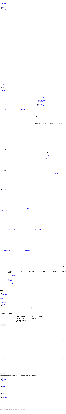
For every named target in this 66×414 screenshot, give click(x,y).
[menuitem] (3, 87)
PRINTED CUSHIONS (38, 187)
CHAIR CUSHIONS (48, 187)
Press (3, 393)
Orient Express (40, 101)
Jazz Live (39, 98)
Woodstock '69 (40, 103)
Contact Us (3, 381)
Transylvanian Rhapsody (41, 97)
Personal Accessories (7, 229)
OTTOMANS (27, 208)
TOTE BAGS (16, 229)
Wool (47, 156)
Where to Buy (4, 3)
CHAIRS (15, 208)
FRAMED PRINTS (7, 250)
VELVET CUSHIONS (28, 187)
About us (3, 378)
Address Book (4, 388)
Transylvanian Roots (41, 105)
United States (4, 295)
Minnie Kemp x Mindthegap (42, 100)
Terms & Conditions (5, 396)
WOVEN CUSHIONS (7, 187)
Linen (48, 153)
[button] (33, 17)
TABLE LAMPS (47, 144)
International (4, 7)
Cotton (48, 155)
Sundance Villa (40, 104)
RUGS (25, 229)
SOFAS (5, 208)
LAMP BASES (27, 144)
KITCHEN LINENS (38, 229)
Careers (3, 380)
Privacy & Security (5, 397)
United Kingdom (4, 9)
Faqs (3, 395)
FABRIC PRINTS (27, 250)
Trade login (3, 2)
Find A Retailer (4, 379)
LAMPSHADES (16, 144)
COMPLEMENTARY (22, 109)
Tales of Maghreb (40, 102)
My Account (2, 84)
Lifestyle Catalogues (5, 394)
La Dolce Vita (40, 99)
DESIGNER (6, 109)
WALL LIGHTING (37, 144)
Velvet (48, 154)
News (3, 392)
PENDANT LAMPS (7, 144)
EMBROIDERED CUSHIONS (18, 187)
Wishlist (3, 387)
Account (1, 298)
